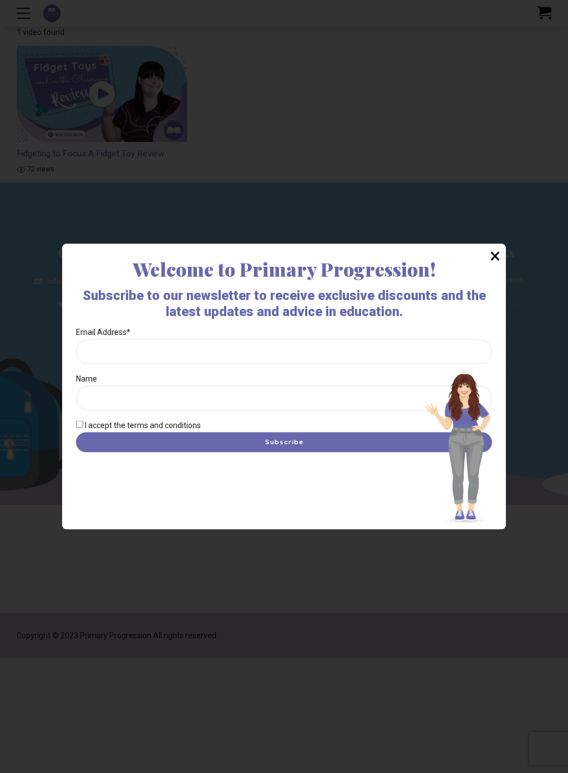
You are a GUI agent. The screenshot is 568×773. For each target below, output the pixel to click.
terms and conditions (164, 424)
